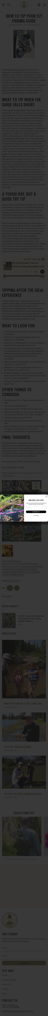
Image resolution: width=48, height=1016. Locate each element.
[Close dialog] (46, 496)
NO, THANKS (36, 515)
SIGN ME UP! (36, 511)
